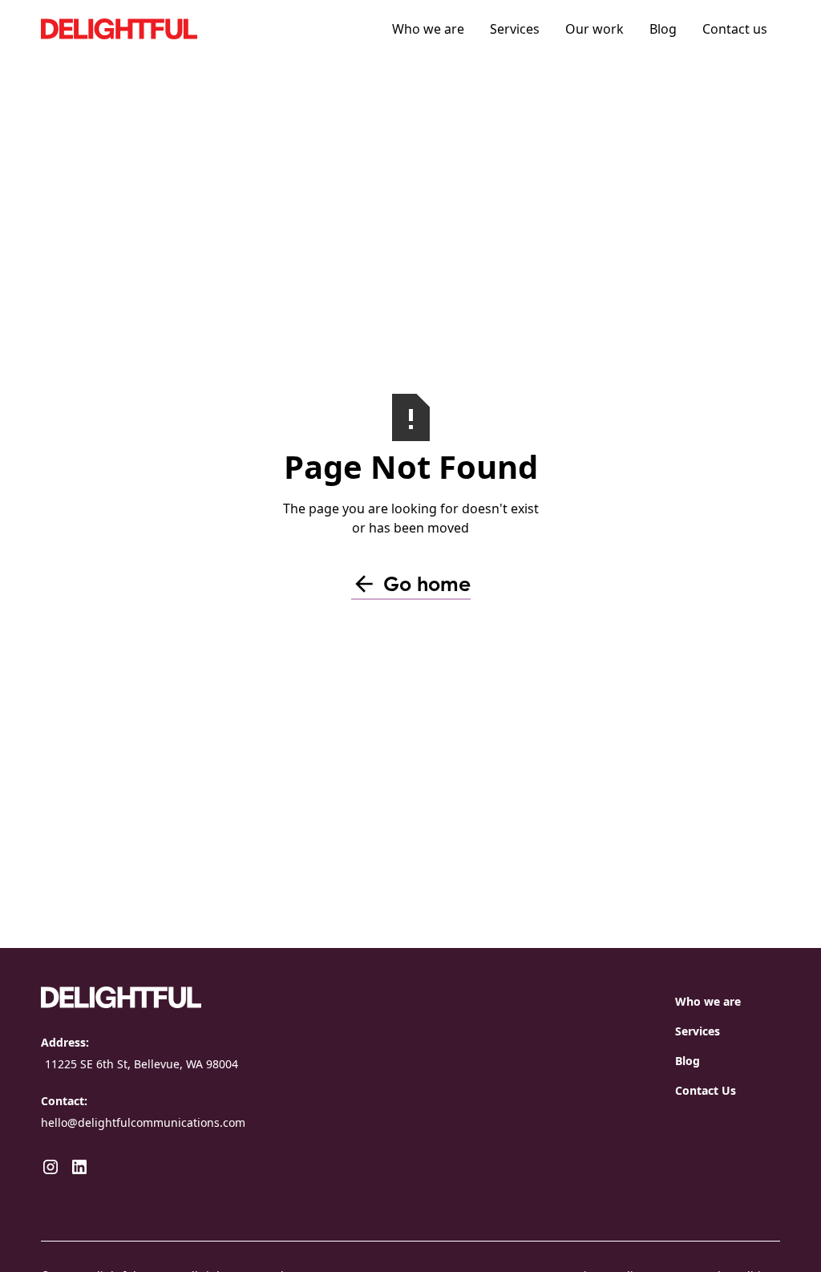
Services (515, 29)
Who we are (428, 29)
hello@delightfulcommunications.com (143, 1122)
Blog (663, 29)
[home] (161, 28)
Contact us (734, 29)
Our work (594, 29)
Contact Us (705, 1090)
